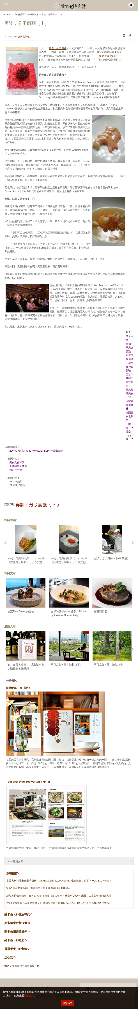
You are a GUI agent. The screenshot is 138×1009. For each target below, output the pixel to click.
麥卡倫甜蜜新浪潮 (15, 922)
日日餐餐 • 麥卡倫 (15, 948)
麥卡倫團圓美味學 (15, 931)
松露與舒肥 (100, 611)
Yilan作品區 (19, 14)
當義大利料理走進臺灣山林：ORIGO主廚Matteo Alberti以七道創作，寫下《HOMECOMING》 (59, 880)
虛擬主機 (34, 965)
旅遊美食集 (33, 14)
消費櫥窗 (12, 873)
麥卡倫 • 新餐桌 (14, 940)
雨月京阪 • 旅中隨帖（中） (110, 664)
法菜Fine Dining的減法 (21, 611)
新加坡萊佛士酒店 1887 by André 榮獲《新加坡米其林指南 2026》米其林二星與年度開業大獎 (58, 895)
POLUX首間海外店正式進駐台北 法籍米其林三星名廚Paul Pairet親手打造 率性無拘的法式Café (59, 903)
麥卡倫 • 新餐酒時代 (17, 914)
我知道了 (68, 1003)
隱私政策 (29, 995)
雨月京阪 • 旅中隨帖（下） (67, 664)
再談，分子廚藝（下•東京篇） (112, 558)
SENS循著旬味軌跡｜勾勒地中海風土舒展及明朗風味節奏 (38, 888)
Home (6, 14)
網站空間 (9, 965)
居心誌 (8, 957)
